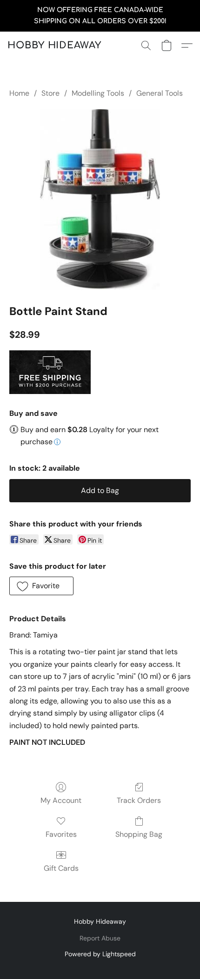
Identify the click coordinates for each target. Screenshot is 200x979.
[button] (54, 45)
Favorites (61, 834)
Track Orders (139, 800)
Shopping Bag (138, 834)
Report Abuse (100, 938)
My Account (60, 800)
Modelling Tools (98, 93)
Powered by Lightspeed (100, 954)
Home (19, 93)
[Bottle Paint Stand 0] (100, 199)
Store (50, 93)
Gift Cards (61, 868)
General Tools (159, 93)
